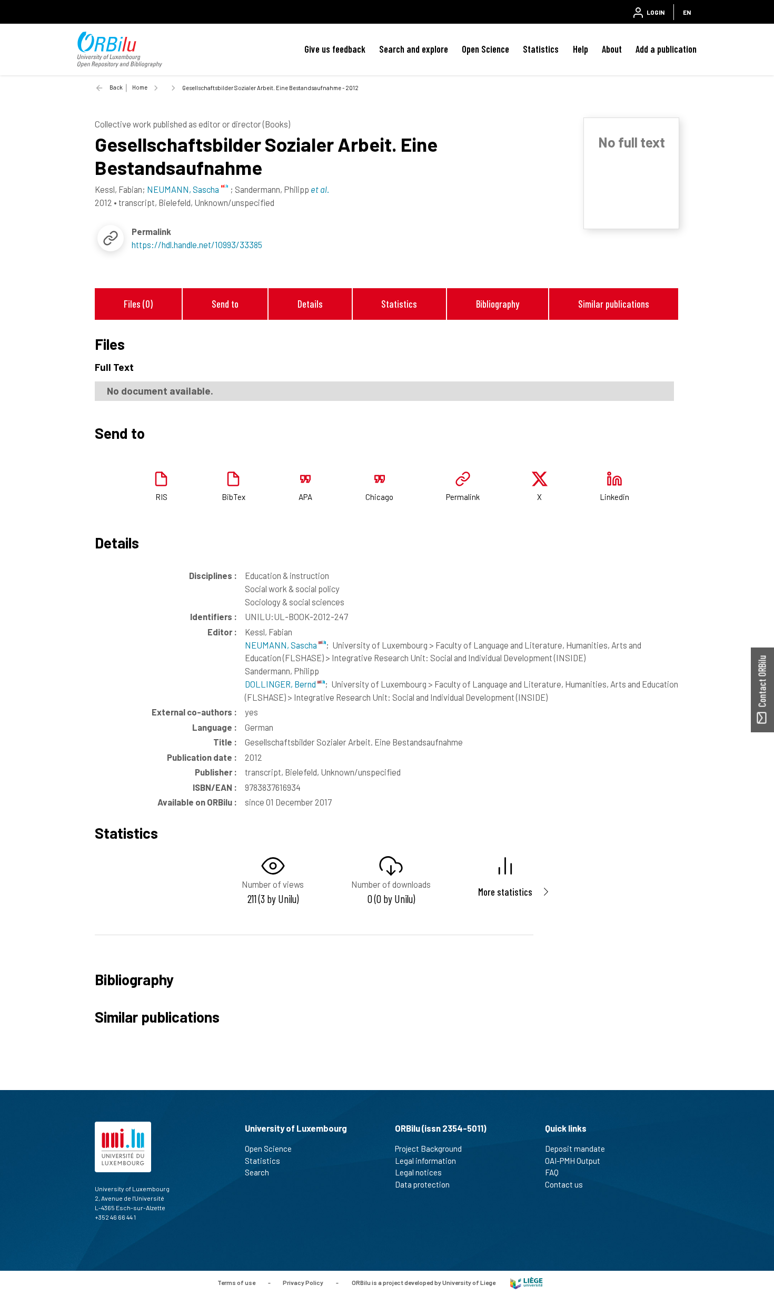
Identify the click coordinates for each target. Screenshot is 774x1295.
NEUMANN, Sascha (282, 645)
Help (580, 49)
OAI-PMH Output (572, 1160)
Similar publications (613, 304)
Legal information (425, 1160)
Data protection (422, 1184)
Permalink (463, 497)
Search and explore (413, 49)
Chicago (379, 497)
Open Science (485, 49)
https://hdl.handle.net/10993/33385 (197, 244)
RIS (161, 497)
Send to (225, 304)
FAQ (552, 1172)
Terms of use (236, 1282)
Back (116, 87)
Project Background (428, 1148)
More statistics (505, 892)
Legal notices (418, 1172)
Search (257, 1172)
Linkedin (614, 497)
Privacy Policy (303, 1282)
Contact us (564, 1184)
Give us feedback (334, 49)
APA (305, 497)
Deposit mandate (575, 1148)
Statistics (541, 49)
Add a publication (666, 49)
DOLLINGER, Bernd (281, 684)
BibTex (233, 497)
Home (139, 87)
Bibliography (497, 304)
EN (687, 12)
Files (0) (138, 304)
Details (310, 304)
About (612, 49)
